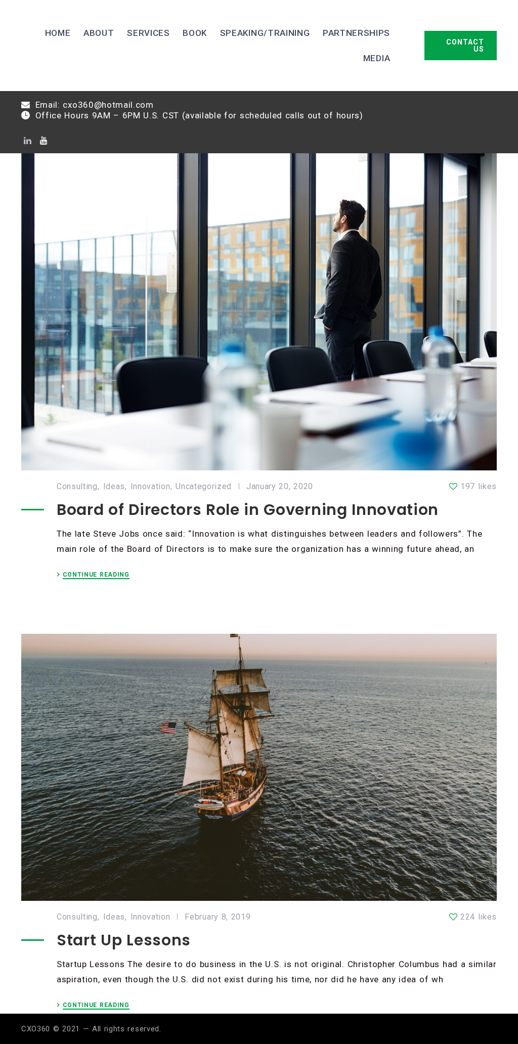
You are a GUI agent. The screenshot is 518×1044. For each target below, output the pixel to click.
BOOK (195, 33)
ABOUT (98, 33)
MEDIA (376, 58)
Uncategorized (204, 487)
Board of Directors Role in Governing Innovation (248, 509)
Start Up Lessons (124, 940)
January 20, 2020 (279, 487)
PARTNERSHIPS (356, 33)
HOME (58, 33)
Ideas (114, 487)
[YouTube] (43, 140)
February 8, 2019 (217, 917)
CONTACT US (465, 45)
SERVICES (148, 33)
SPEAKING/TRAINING (265, 33)
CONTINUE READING (96, 575)
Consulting (77, 487)
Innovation (150, 487)
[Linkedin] (27, 140)
